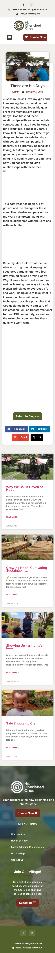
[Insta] (32, 933)
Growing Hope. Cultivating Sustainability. (26, 569)
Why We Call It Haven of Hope (24, 488)
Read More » (12, 517)
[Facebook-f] (24, 4)
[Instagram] (31, 4)
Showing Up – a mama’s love (24, 647)
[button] (9, 37)
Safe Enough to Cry (21, 723)
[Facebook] (23, 933)
